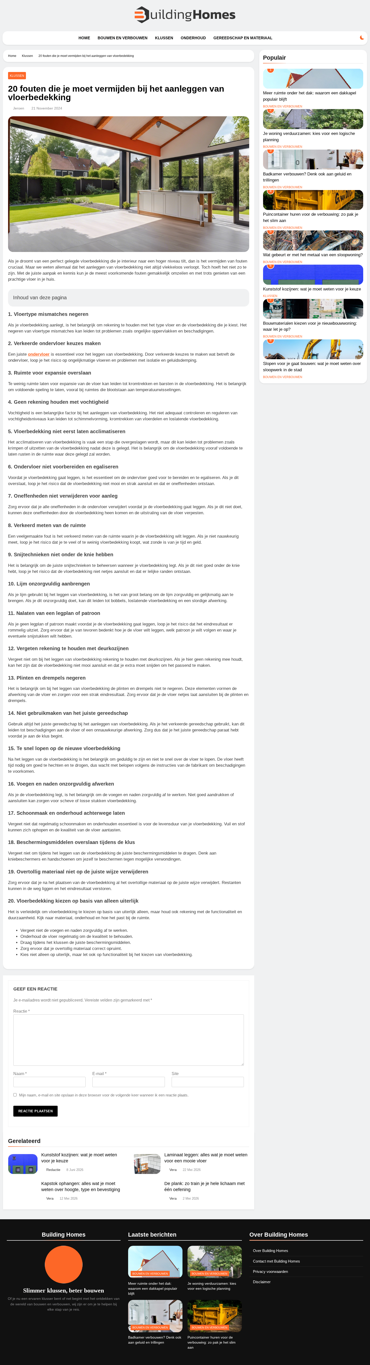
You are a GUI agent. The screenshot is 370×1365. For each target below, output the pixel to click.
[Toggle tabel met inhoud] (239, 297)
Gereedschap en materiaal (242, 38)
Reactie (21, 1011)
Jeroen (18, 108)
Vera (173, 1170)
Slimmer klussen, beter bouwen (63, 1290)
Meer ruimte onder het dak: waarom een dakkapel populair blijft (152, 1288)
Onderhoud (193, 38)
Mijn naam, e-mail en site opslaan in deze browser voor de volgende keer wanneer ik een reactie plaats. (104, 1095)
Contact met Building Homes (276, 1261)
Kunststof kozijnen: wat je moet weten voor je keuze (312, 289)
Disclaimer (262, 1282)
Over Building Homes (270, 1250)
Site (175, 1074)
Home (84, 38)
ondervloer (39, 354)
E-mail (99, 1074)
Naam (20, 1074)
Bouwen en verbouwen (122, 38)
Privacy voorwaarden (270, 1271)
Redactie (53, 1170)
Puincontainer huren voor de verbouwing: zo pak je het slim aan (212, 1342)
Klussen (164, 38)
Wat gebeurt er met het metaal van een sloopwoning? (313, 254)
